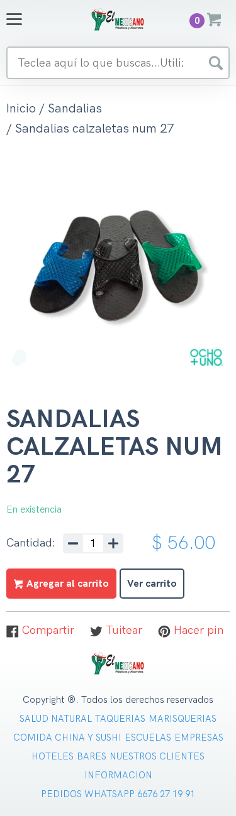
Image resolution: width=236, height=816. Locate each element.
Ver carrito (152, 584)
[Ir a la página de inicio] (118, 19)
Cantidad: (30, 543)
